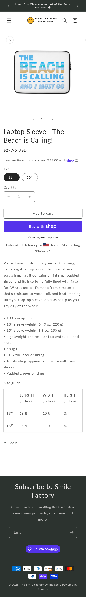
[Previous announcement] (8, 6)
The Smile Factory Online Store (40, 584)
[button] (9, 20)
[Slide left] (33, 119)
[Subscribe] (72, 532)
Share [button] (13, 443)
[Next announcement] (77, 6)
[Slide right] (53, 119)
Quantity (10, 187)
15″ (30, 177)
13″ (11, 177)
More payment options (43, 237)
